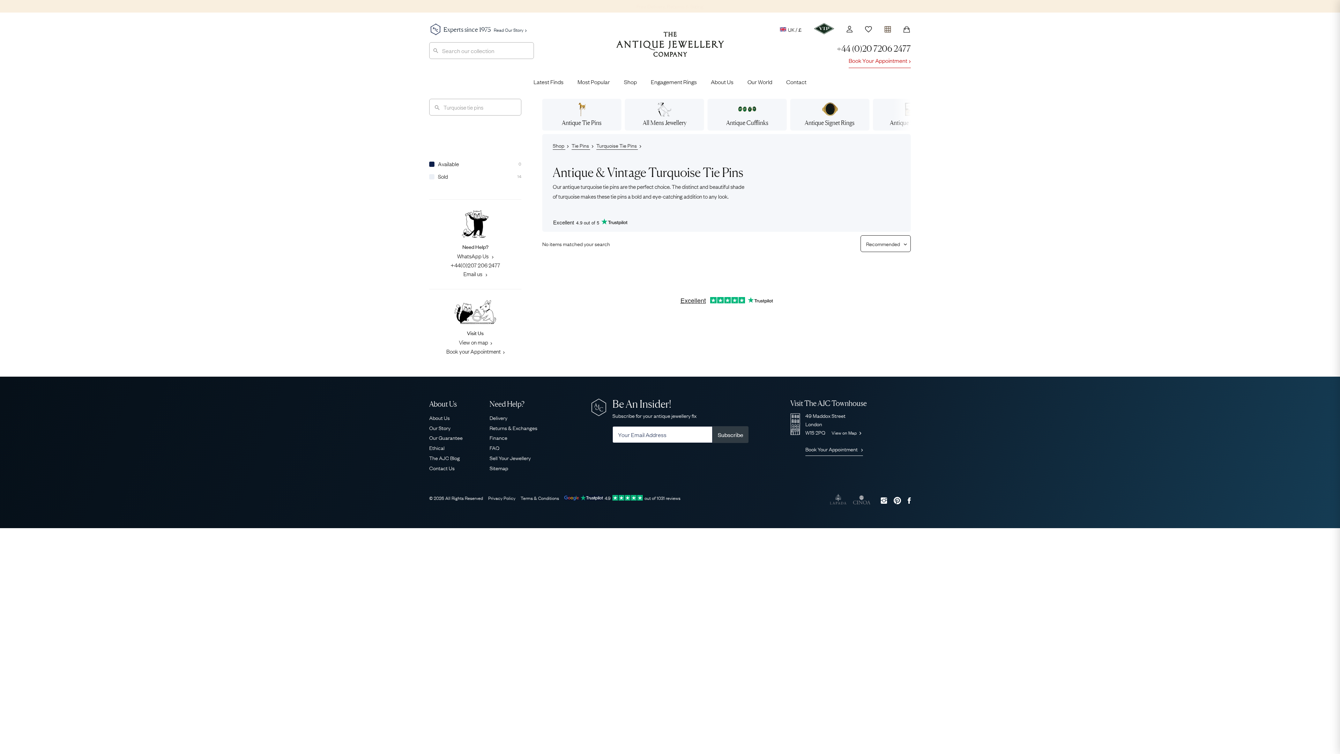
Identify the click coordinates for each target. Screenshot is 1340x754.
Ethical (437, 447)
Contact (796, 82)
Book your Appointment (473, 351)
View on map (473, 342)
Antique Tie (582, 122)
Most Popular (594, 82)
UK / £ (795, 29)
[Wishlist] (868, 29)
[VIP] (824, 28)
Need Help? (507, 404)
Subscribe (730, 434)
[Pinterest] (897, 500)
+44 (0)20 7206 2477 (874, 49)
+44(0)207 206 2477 (475, 265)
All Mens (664, 122)
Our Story (440, 427)
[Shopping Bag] (906, 29)
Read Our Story (508, 29)
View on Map (845, 432)
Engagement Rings (674, 82)
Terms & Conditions (540, 497)
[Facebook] (909, 500)
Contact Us (442, 468)
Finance (498, 437)
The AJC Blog (444, 457)
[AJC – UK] (670, 49)
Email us (473, 274)
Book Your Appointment (878, 60)
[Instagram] (884, 500)
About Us (722, 82)
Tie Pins (581, 145)
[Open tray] (888, 27)
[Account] (850, 29)
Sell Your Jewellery (510, 457)
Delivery (498, 417)
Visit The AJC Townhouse (828, 403)
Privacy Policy (501, 497)
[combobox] (481, 50)
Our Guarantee (446, 437)
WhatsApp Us (473, 256)
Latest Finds (549, 82)
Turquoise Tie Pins (617, 145)
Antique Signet (830, 122)
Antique (747, 122)
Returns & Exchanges (513, 427)
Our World (759, 82)
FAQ (494, 447)
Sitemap (499, 468)
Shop (630, 82)
